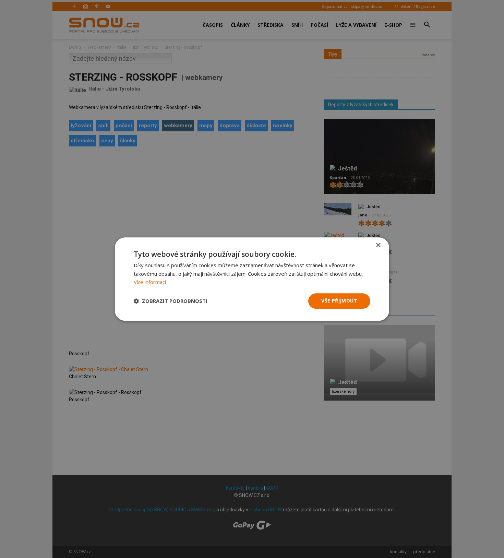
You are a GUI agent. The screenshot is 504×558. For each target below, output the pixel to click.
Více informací (150, 282)
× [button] (378, 245)
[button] (170, 301)
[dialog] (252, 279)
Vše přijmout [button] (339, 300)
